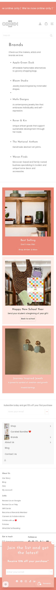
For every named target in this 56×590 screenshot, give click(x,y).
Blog (4, 482)
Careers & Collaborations (13, 516)
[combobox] (28, 35)
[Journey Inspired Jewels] (28, 351)
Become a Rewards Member (14, 512)
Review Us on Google (11, 500)
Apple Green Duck (23, 63)
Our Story (6, 478)
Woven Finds (20, 157)
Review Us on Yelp (10, 504)
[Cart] (46, 24)
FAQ (4, 486)
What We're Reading (11, 528)
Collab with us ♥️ (9, 520)
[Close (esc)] (53, 543)
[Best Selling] (28, 213)
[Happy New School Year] (28, 282)
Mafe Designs (21, 99)
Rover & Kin (20, 120)
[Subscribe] (51, 572)
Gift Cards (6, 508)
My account (7, 490)
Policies (5, 524)
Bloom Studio (20, 81)
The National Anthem (25, 142)
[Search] (51, 35)
